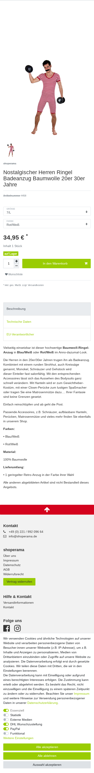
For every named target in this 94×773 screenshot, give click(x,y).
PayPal (15, 729)
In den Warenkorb (55, 263)
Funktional (17, 733)
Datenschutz (12, 565)
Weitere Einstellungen (18, 738)
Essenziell (17, 710)
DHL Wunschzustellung (26, 724)
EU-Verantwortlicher (20, 334)
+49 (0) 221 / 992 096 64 (26, 531)
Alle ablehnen (47, 755)
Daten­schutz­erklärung (42, 703)
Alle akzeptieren (47, 747)
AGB (6, 569)
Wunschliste (15, 274)
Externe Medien (21, 719)
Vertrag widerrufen (19, 581)
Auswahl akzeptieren (47, 764)
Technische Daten (19, 321)
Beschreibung (16, 308)
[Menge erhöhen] (16, 261)
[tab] (47, 308)
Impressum (11, 560)
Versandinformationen (18, 602)
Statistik (15, 715)
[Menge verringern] (16, 266)
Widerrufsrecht (13, 574)
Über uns (9, 555)
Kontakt (8, 607)
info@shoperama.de (23, 536)
